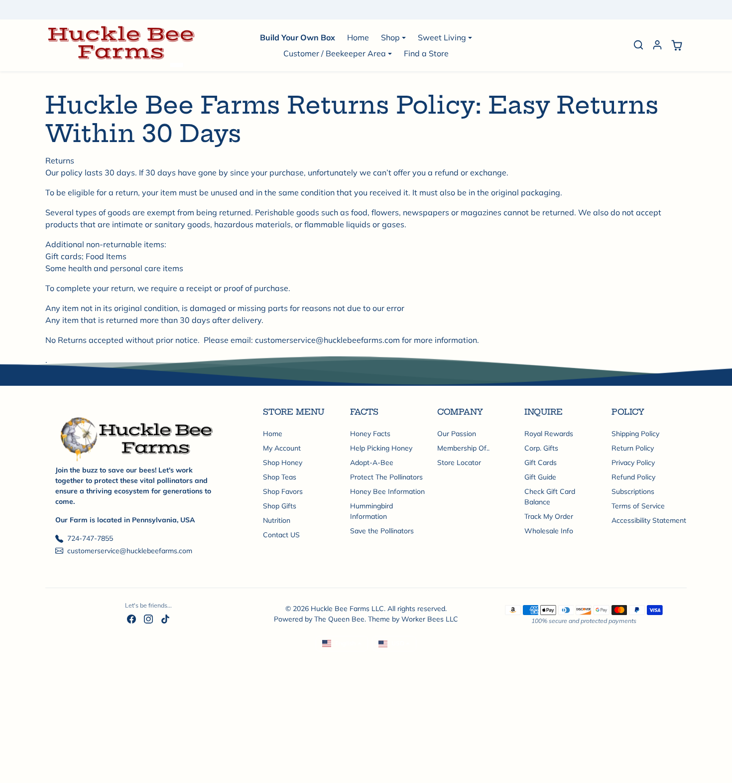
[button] (638, 44)
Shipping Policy (635, 433)
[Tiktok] (165, 619)
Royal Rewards (548, 433)
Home (358, 37)
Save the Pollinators (382, 530)
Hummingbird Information (371, 511)
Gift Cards (540, 462)
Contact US (281, 534)
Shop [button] (390, 37)
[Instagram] (148, 619)
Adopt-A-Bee (371, 462)
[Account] (657, 44)
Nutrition (276, 520)
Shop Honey (282, 462)
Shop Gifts (279, 505)
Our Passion (456, 433)
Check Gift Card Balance (549, 496)
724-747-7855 (90, 538)
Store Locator (459, 462)
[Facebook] (131, 619)
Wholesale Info (548, 530)
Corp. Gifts (541, 448)
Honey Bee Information (387, 491)
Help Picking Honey (381, 448)
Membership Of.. (463, 448)
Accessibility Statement (648, 520)
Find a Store (426, 53)
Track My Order (548, 516)
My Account (282, 448)
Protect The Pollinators (386, 476)
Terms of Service (638, 505)
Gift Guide (540, 476)
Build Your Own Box (297, 37)
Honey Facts (370, 433)
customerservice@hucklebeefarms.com (129, 550)
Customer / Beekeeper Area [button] (334, 53)
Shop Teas (279, 476)
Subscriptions (632, 491)
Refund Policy (633, 476)
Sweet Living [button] (442, 37)
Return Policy (632, 448)
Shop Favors (283, 491)
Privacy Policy (633, 462)
